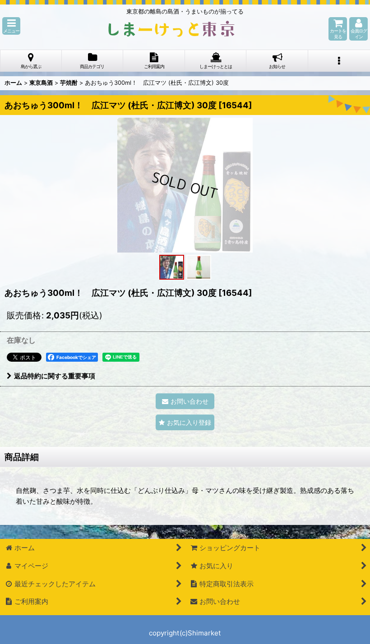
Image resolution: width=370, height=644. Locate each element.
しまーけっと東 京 (171, 29)
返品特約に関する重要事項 (54, 376)
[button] (11, 26)
